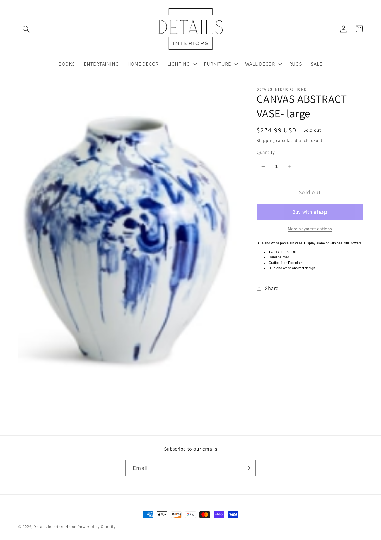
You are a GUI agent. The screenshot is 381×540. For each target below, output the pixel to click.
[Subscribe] (247, 468)
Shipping (266, 140)
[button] (26, 29)
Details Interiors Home (54, 526)
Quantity (266, 152)
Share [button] (271, 288)
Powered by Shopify (96, 526)
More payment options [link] (310, 228)
